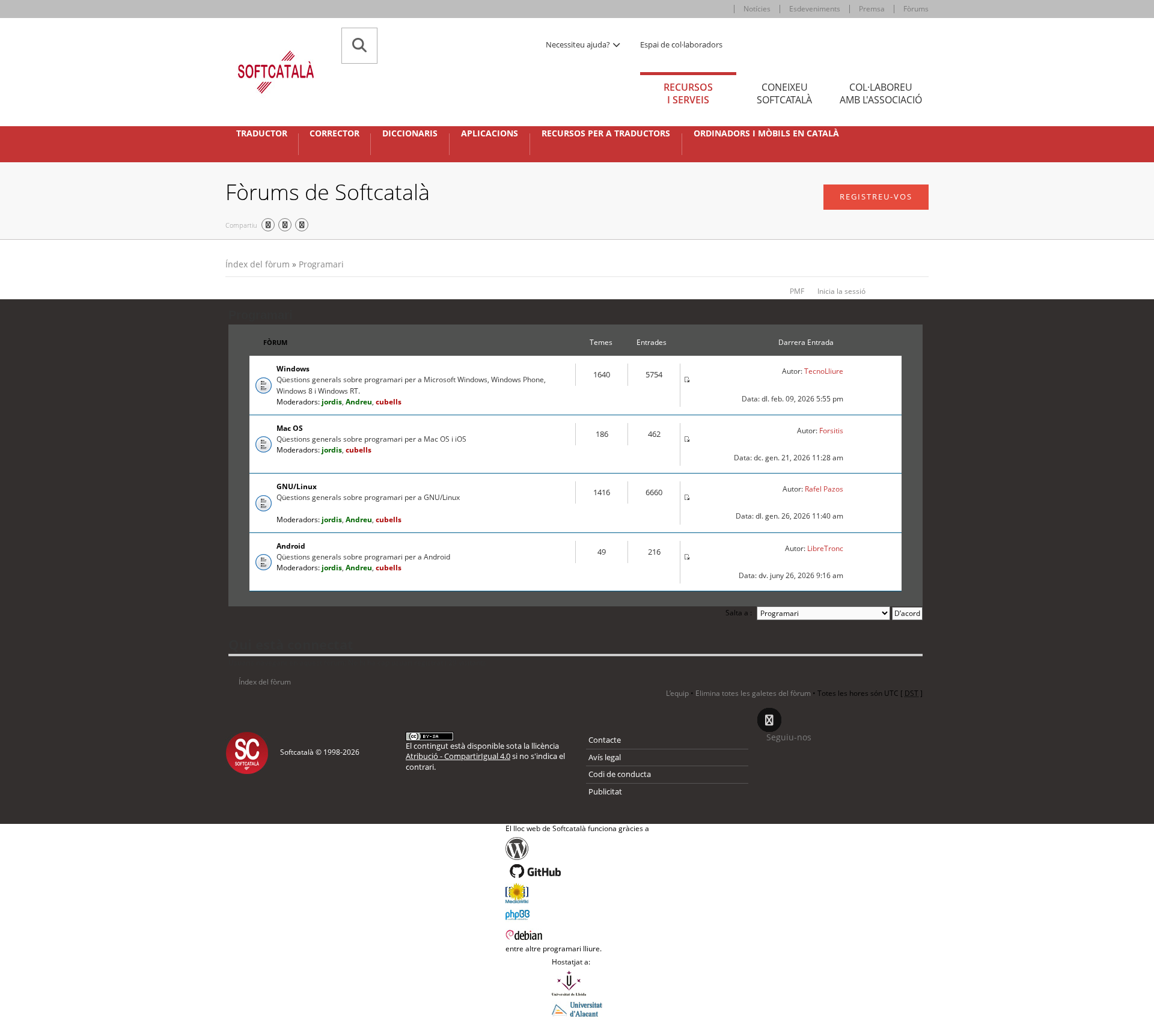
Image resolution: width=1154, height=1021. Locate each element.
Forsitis (831, 430)
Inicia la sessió (841, 291)
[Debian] (577, 934)
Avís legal (604, 757)
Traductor (261, 133)
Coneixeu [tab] (784, 93)
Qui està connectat (290, 644)
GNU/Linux (296, 486)
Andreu (359, 402)
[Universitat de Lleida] (577, 983)
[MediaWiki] (577, 893)
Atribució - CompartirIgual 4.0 (458, 756)
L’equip (677, 693)
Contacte (604, 739)
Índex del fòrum (257, 264)
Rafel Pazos (824, 489)
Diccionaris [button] (410, 133)
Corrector (334, 133)
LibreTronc (825, 548)
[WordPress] (577, 848)
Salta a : (738, 613)
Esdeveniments (814, 9)
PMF (797, 291)
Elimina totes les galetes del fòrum (753, 693)
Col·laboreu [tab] (881, 93)
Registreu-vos (876, 196)
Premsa (872, 9)
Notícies (757, 9)
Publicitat (605, 791)
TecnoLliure (823, 371)
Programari (321, 264)
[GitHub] (577, 871)
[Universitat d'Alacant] (577, 1008)
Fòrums (916, 9)
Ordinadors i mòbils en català (766, 133)
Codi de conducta (619, 774)
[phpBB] (577, 913)
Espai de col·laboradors (681, 44)
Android (290, 546)
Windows (293, 369)
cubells (388, 402)
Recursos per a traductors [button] (606, 133)
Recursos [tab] (688, 93)
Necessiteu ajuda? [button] (579, 44)
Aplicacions (489, 133)
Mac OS (289, 428)
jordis (332, 402)
